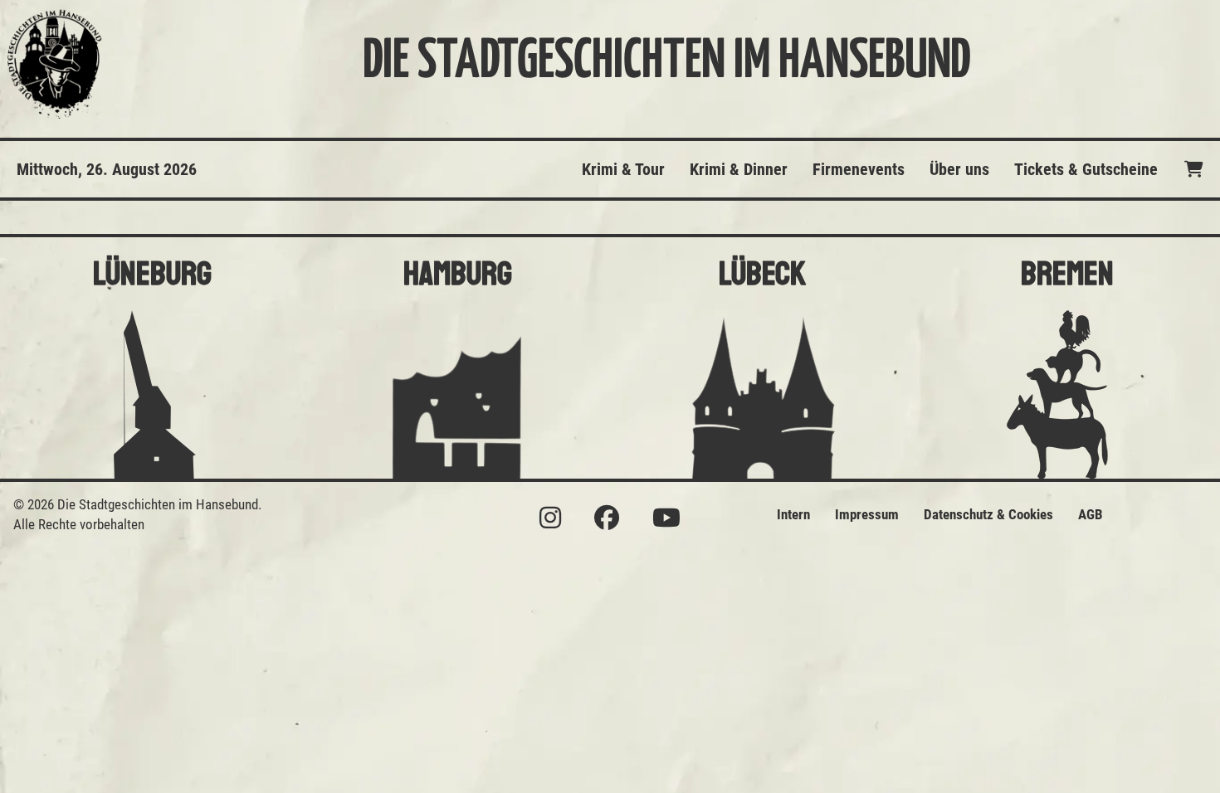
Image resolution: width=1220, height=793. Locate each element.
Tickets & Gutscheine (1086, 169)
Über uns (959, 169)
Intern (793, 514)
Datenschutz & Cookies (988, 514)
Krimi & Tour (623, 169)
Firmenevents (859, 169)
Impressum (867, 514)
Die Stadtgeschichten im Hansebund (666, 62)
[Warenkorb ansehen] (1193, 169)
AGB (1090, 514)
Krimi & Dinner (739, 169)
